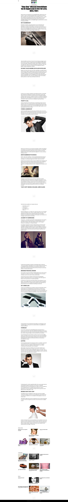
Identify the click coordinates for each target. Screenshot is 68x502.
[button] (32, 2)
